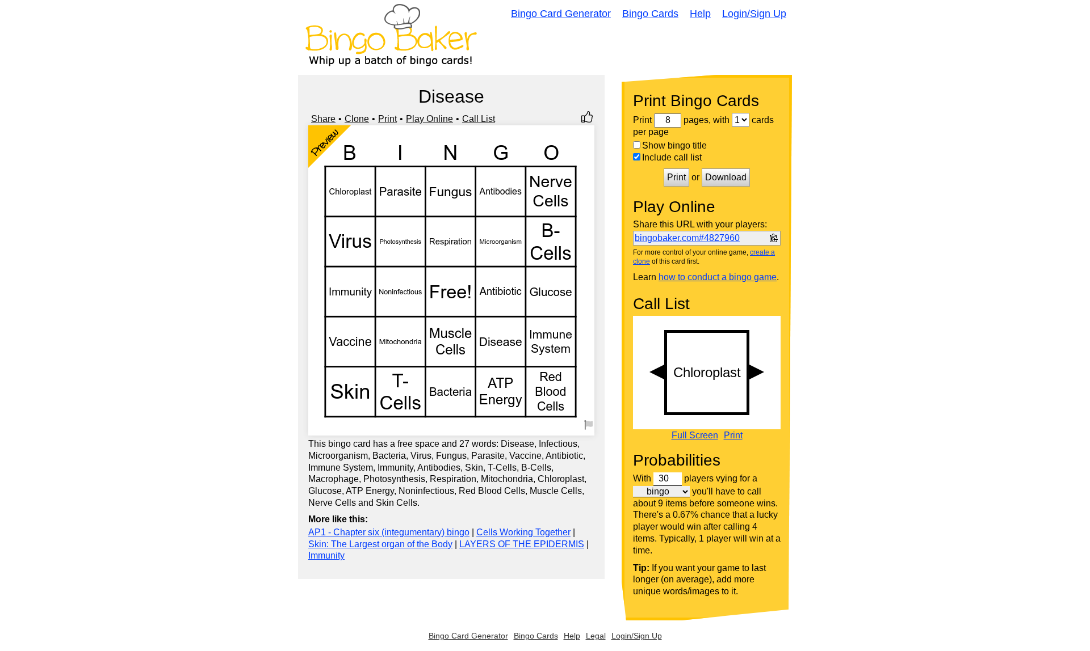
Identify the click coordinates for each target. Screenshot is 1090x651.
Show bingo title (674, 145)
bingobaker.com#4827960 (687, 238)
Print (387, 119)
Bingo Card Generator (561, 13)
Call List (478, 119)
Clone (357, 119)
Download (726, 177)
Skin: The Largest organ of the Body (380, 544)
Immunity (326, 555)
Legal (596, 636)
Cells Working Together (523, 532)
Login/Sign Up (754, 13)
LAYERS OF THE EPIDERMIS (521, 544)
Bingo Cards (650, 13)
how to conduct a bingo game (718, 277)
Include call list (672, 157)
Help (700, 13)
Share (323, 119)
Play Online (429, 119)
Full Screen (695, 435)
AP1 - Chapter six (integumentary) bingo (388, 532)
